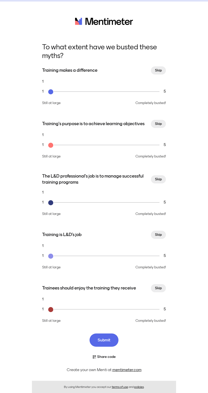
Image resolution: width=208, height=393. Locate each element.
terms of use (120, 386)
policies (139, 386)
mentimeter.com (127, 370)
